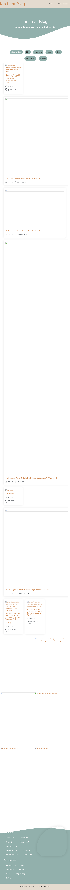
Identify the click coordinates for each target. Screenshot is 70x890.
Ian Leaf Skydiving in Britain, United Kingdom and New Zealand (27, 590)
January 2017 (24, 842)
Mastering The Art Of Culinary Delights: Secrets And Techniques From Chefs (12, 78)
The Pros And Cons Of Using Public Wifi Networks (22, 178)
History (21, 869)
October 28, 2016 (23, 593)
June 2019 (24, 838)
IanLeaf (10, 86)
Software (9, 878)
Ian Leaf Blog (12, 4)
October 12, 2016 (10, 630)
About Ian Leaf (63, 4)
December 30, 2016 (11, 501)
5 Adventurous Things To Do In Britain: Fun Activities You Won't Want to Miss (31, 478)
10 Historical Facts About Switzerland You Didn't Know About (26, 231)
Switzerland (9, 493)
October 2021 (10, 838)
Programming (20, 874)
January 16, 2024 (10, 90)
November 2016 (11, 850)
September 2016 (12, 854)
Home (51, 4)
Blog (22, 865)
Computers (10, 869)
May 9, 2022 (21, 482)
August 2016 (27, 854)
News (8, 874)
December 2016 (11, 846)
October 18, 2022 (23, 235)
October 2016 (27, 850)
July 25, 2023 (21, 182)
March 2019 (10, 842)
